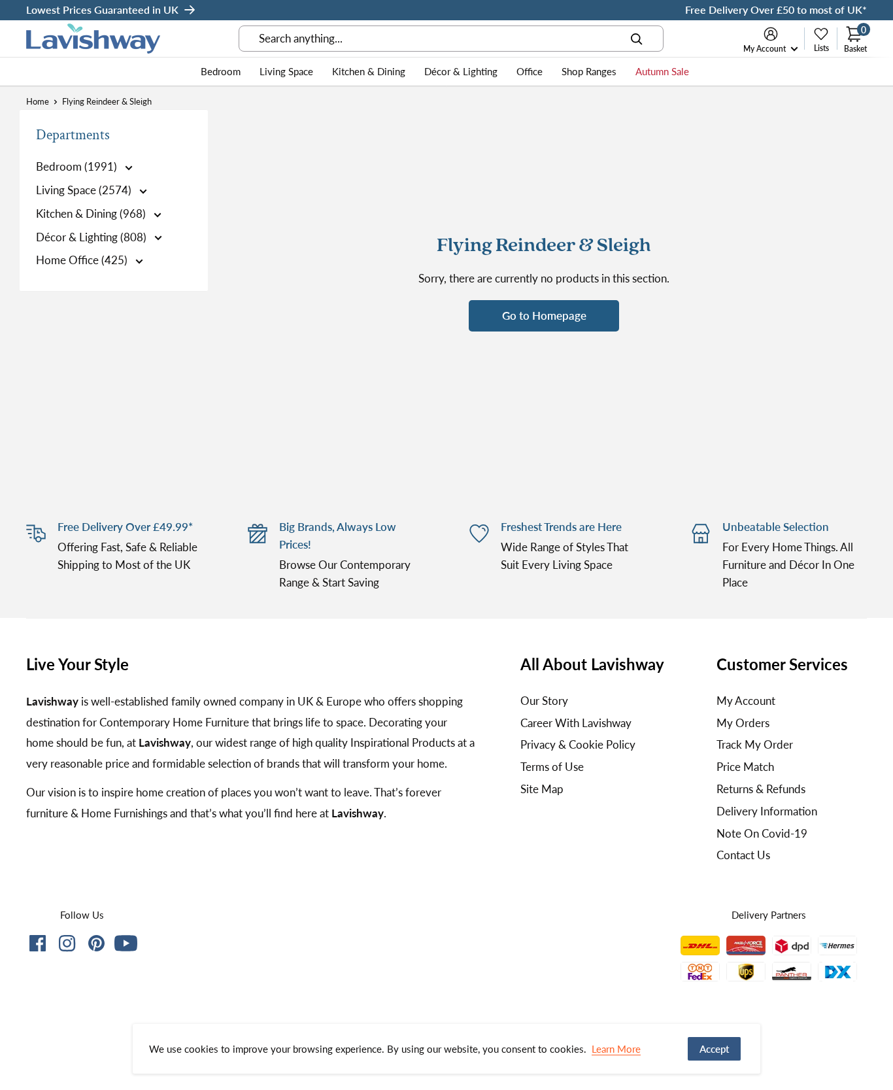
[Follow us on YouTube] (125, 943)
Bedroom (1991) (78, 166)
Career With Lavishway (576, 723)
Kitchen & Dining (368, 71)
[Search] (636, 38)
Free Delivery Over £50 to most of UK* (776, 9)
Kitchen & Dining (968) (92, 213)
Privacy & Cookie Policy (577, 744)
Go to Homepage (544, 315)
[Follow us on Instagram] (67, 946)
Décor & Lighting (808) (92, 237)
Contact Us (743, 855)
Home (37, 101)
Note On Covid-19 (761, 833)
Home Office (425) (83, 260)
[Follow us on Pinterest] (96, 946)
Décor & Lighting (460, 71)
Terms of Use (552, 767)
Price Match (745, 767)
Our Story (544, 700)
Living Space (286, 71)
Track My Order (754, 744)
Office (529, 71)
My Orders (742, 723)
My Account (765, 49)
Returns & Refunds (760, 789)
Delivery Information (766, 811)
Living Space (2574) (85, 190)
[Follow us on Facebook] (37, 946)
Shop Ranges (589, 71)
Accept (714, 1049)
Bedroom (221, 71)
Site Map (542, 789)
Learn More (616, 1049)
